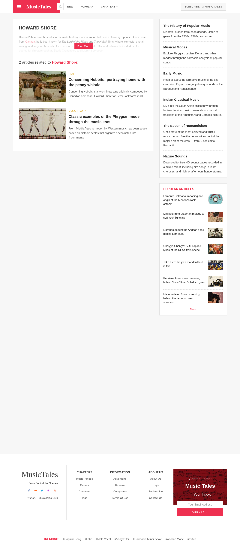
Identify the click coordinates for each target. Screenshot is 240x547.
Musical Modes (175, 47)
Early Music (172, 73)
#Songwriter (122, 539)
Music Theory (77, 111)
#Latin (88, 539)
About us (155, 478)
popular (87, 6)
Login (155, 485)
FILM (71, 74)
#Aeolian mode (175, 539)
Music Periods (84, 478)
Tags (84, 497)
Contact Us (155, 497)
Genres (84, 485)
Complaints (120, 491)
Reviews (120, 485)
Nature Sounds (175, 156)
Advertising (120, 478)
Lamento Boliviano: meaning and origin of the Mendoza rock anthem (183, 199)
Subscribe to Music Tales (203, 6)
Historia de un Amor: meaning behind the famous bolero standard (181, 298)
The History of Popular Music (186, 26)
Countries (84, 491)
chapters (108, 6)
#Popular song (72, 539)
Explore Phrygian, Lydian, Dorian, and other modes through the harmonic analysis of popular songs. (192, 58)
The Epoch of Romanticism (185, 126)
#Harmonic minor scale (147, 539)
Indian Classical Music (181, 100)
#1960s (192, 539)
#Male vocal (103, 539)
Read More (83, 45)
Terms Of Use (120, 497)
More (193, 309)
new (70, 6)
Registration (155, 491)
